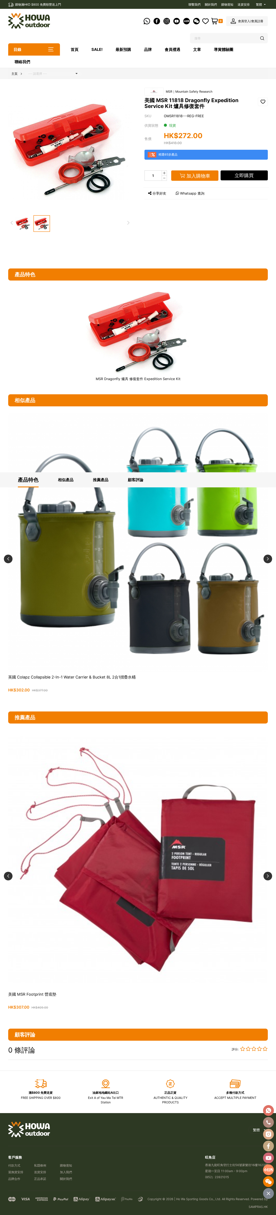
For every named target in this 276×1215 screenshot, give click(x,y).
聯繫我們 (194, 4)
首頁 (74, 49)
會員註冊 (257, 21)
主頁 (14, 73)
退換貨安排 (15, 1172)
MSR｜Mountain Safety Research (189, 91)
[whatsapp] (268, 1110)
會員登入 (244, 21)
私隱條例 (40, 1165)
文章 (197, 49)
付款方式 (14, 1165)
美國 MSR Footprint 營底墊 (32, 994)
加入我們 (66, 1172)
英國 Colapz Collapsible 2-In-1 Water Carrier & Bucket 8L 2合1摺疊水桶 (72, 677)
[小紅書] (268, 1169)
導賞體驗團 (223, 49)
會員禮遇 (172, 49)
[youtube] (268, 1158)
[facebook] (268, 1146)
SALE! (97, 49)
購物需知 (227, 4)
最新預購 (123, 49)
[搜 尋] (262, 38)
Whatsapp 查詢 (192, 193)
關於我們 (211, 4)
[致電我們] (268, 1122)
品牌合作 (14, 1179)
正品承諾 (40, 1179)
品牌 (148, 49)
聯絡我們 (22, 61)
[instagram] (268, 1134)
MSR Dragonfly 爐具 (112, 379)
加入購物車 (138, 700)
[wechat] (268, 1181)
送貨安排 (244, 4)
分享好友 (159, 193)
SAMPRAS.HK (258, 1207)
